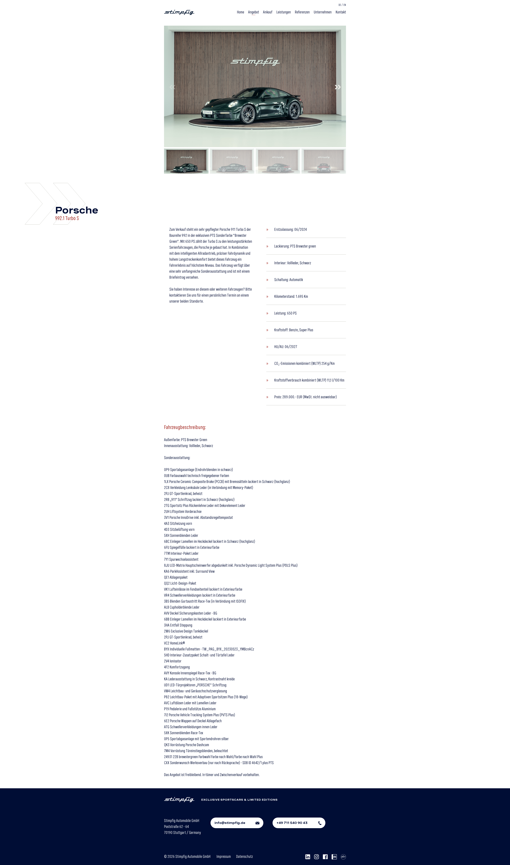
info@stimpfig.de (229, 823)
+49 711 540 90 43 (292, 823)
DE (340, 5)
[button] (337, 86)
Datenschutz (244, 856)
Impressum (223, 856)
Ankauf (267, 12)
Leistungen (283, 12)
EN (344, 5)
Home (240, 12)
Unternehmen (323, 12)
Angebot (253, 12)
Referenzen (302, 12)
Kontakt (341, 12)
